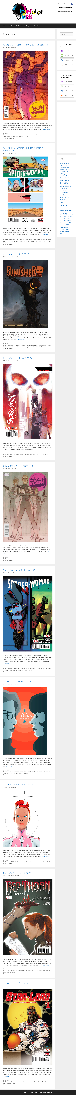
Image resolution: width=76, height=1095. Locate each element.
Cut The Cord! (19, 25)
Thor (19, 773)
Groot (64, 190)
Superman (21, 670)
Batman (7, 970)
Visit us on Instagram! (64, 11)
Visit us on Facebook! (64, 4)
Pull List (67, 219)
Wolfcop (41, 347)
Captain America (69, 173)
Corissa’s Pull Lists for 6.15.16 (18, 358)
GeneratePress (48, 1092)
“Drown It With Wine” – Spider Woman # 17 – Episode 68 (25, 149)
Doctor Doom (32, 239)
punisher (49, 345)
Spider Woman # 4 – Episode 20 (19, 570)
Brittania (7, 135)
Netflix (62, 216)
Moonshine (38, 241)
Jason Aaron (63, 208)
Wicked (13, 972)
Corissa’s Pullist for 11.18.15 (17, 983)
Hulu (64, 197)
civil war (7, 454)
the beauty (45, 454)
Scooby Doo (39, 454)
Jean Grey (68, 208)
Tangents (28, 25)
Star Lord (43, 241)
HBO (70, 195)
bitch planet (8, 771)
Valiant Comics (6, 136)
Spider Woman (9, 670)
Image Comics (47, 239)
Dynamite (19, 861)
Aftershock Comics (64, 163)
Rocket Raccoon (45, 135)
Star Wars (15, 670)
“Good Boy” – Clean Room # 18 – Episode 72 (25, 44)
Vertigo (9, 972)
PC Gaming (67, 216)
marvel (25, 241)
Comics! (10, 25)
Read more (46, 129)
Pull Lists (7, 343)
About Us (36, 25)
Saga (61, 222)
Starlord (16, 773)
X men (26, 136)
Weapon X (21, 136)
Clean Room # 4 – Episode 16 (18, 784)
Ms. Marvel (43, 345)
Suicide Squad (20, 347)
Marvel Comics (37, 135)
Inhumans (5, 241)
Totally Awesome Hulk (29, 347)
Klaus (33, 970)
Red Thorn (45, 771)
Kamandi (30, 135)
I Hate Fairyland (21, 668)
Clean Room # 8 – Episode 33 (18, 465)
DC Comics (19, 135)
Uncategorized (13, 453)
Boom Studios (63, 169)
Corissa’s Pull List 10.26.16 (16, 254)
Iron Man (10, 241)
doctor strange (15, 345)
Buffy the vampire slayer (17, 771)
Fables (61, 190)
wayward (9, 1083)
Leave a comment (9, 138)
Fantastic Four (40, 239)
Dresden (22, 454)
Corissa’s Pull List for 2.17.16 (17, 681)
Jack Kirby (16, 241)
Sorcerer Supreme (11, 347)
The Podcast (46, 861)
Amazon (62, 165)
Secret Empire (66, 222)
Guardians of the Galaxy (32, 345)
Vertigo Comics (14, 136)
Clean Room (13, 135)
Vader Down (45, 1081)
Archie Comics (8, 239)
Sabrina (5, 347)
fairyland (32, 771)
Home (3, 25)
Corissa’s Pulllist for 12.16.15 (17, 872)
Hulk (39, 345)
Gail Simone (25, 135)
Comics (20, 239)
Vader (39, 1081)
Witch (37, 347)
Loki (26, 454)
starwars (29, 1081)
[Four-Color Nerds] (30, 11)
